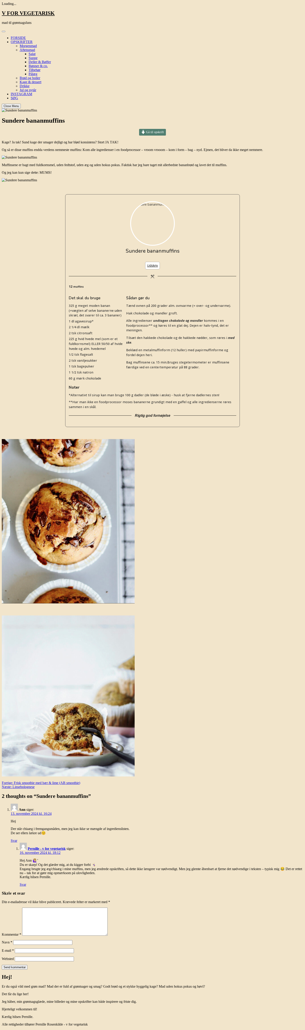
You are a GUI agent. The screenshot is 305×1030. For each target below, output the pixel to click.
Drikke (24, 86)
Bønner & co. (38, 66)
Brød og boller (30, 78)
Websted (8, 959)
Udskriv (152, 265)
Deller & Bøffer (40, 62)
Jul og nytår (28, 90)
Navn (7, 942)
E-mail (8, 950)
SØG (14, 98)
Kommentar (11, 934)
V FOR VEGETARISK (28, 13)
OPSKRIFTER (22, 42)
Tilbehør (34, 70)
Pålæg (33, 74)
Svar (14, 840)
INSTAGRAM (21, 94)
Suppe (33, 58)
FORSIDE (18, 38)
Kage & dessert (30, 82)
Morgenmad (28, 46)
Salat (32, 54)
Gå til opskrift (154, 132)
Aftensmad (27, 50)
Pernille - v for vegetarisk (47, 848)
